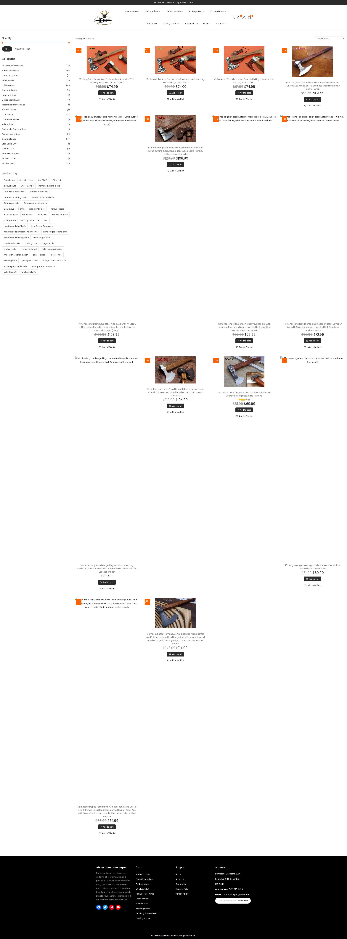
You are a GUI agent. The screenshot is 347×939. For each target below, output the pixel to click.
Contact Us (181, 884)
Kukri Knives (7, 124)
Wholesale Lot (8, 163)
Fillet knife (42, 214)
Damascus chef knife (14, 191)
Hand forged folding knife (55, 231)
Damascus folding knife (15, 197)
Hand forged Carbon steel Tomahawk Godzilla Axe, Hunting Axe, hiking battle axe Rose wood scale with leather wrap (312, 86)
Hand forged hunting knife (16, 237)
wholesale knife (28, 272)
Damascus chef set (38, 191)
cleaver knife (10, 185)
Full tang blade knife (29, 220)
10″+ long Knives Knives (146, 913)
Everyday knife (11, 214)
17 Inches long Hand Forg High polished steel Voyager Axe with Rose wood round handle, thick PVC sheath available (175, 392)
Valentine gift (10, 272)
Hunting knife (31, 243)
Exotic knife (27, 214)
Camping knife (26, 180)
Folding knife (10, 220)
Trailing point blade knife (15, 266)
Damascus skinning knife (35, 203)
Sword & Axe (8, 148)
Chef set (9, 114)
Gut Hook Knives (9, 90)
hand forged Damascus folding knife (21, 231)
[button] (106, 99)
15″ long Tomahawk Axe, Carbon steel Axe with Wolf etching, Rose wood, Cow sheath (106, 81)
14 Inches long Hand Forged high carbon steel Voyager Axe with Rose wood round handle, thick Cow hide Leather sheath (313, 327)
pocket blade (39, 254)
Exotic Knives (8, 80)
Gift (46, 220)
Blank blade (9, 180)
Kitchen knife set (29, 249)
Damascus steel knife (14, 209)
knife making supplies (52, 249)
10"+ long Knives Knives (12, 65)
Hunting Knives (9, 95)
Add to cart (108, 93)
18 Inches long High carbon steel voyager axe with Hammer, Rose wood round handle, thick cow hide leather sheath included (244, 327)
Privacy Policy (182, 894)
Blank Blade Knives (10, 70)
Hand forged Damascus (42, 226)
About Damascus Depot (111, 867)
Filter (7, 49)
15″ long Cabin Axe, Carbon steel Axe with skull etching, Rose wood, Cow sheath (176, 81)
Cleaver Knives (12, 119)
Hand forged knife (41, 237)
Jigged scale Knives (11, 100)
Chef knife (43, 180)
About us (180, 879)
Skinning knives (9, 139)
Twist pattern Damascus (43, 266)
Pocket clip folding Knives (14, 129)
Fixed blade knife (60, 214)
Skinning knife (10, 260)
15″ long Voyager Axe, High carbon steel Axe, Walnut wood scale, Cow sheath (312, 567)
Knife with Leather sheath (16, 254)
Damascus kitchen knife (42, 197)
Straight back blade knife (54, 260)
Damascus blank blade (49, 185)
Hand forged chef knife (15, 226)
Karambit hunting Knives (13, 104)
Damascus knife (11, 203)
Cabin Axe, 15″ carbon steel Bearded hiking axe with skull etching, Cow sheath (244, 81)
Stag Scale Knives (10, 143)
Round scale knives (11, 134)
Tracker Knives (9, 158)
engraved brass (56, 209)
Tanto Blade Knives (11, 153)
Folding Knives (8, 85)
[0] (238, 17)
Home (178, 874)
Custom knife (27, 185)
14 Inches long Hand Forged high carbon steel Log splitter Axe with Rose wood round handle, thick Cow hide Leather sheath (107, 568)
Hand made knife (12, 243)
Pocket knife (56, 254)
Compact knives (10, 75)
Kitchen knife (10, 249)
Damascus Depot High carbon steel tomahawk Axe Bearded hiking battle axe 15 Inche (244, 394)
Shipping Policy (182, 889)
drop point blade (37, 209)
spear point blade (30, 260)
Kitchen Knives (9, 109)
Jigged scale (48, 243)
